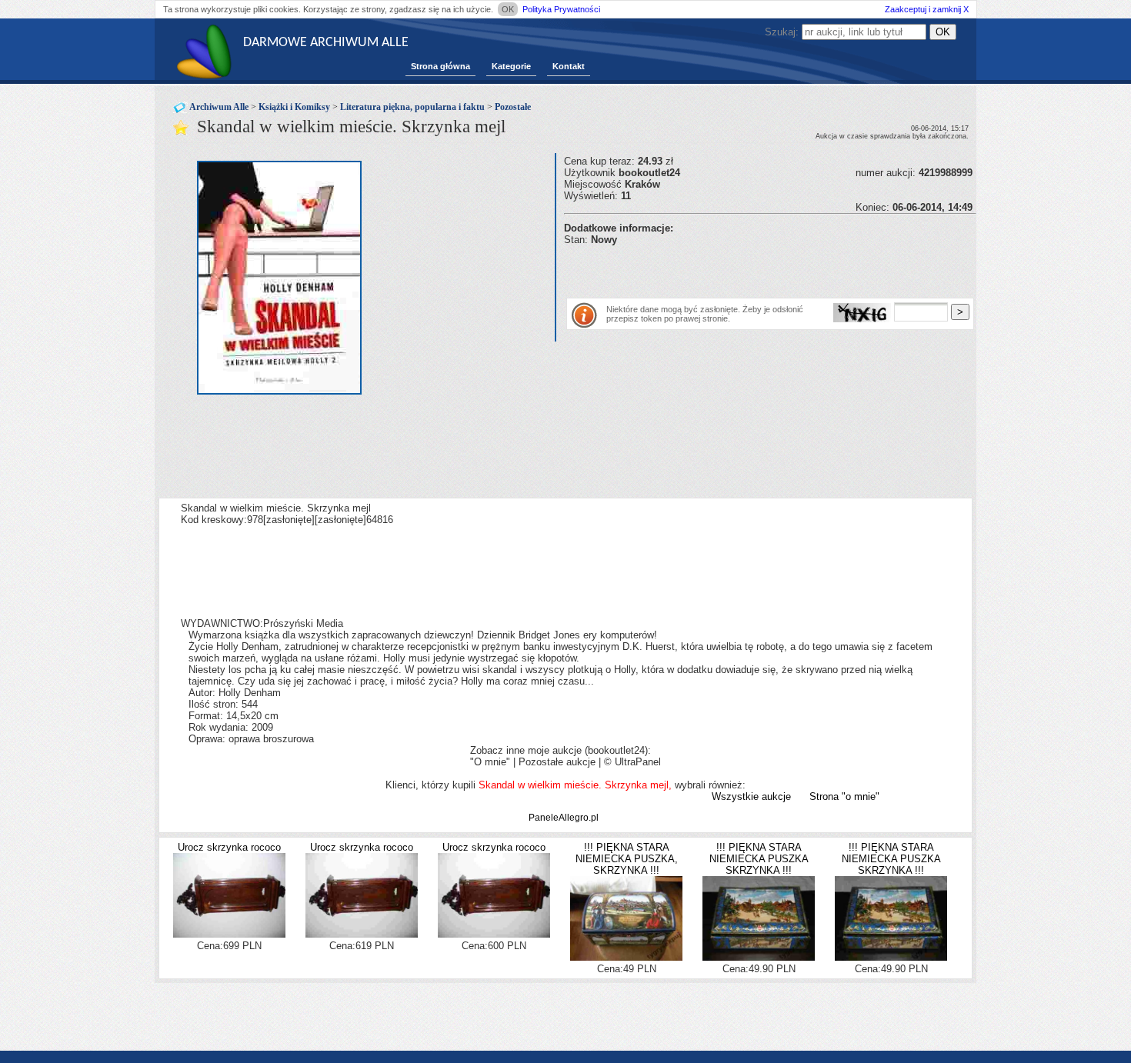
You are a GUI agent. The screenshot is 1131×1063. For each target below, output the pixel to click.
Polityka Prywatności (561, 9)
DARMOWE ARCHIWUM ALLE (326, 42)
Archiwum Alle (219, 107)
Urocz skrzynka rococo (229, 847)
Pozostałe (513, 107)
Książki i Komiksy (294, 107)
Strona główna (440, 66)
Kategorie (511, 66)
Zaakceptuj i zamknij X (927, 9)
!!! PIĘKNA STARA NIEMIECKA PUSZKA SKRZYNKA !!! (759, 858)
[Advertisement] (744, 268)
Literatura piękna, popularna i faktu (412, 107)
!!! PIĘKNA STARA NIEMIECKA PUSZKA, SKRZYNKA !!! (627, 858)
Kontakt (568, 66)
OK (508, 9)
